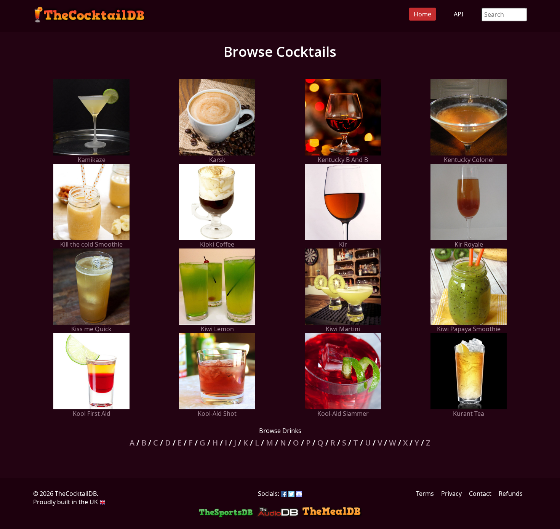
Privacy (451, 493)
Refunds (511, 493)
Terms (425, 493)
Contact (480, 493)
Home (422, 14)
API (458, 14)
